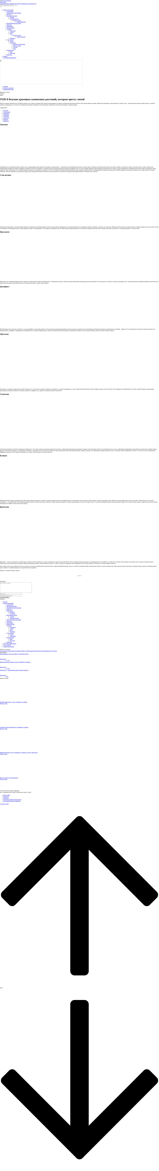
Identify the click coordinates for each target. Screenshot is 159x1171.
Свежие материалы (8, 646)
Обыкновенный (21, 22)
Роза (11, 34)
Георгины (12, 31)
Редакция (6, 798)
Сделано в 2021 (4, 804)
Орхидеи (9, 25)
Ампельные (10, 11)
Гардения (12, 613)
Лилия (12, 32)
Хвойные (9, 54)
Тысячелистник (14, 19)
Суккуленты (10, 39)
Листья (15, 47)
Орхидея (5, 110)
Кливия (5, 119)
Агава (11, 41)
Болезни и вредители (19, 44)
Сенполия (6, 118)
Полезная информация (9, 57)
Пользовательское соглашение (11, 801)
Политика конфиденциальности (12, 799)
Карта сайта (6, 795)
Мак (11, 51)
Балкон (5, 56)
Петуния (12, 53)
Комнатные (10, 610)
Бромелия (6, 121)
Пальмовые (10, 26)
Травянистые (10, 50)
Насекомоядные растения (14, 23)
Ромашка (12, 38)
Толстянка (13, 42)
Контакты (6, 796)
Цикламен (6, 113)
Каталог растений (8, 10)
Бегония (12, 612)
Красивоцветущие (12, 16)
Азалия (12, 17)
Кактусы (9, 14)
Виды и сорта (17, 20)
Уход (14, 48)
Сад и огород (7, 645)
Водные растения (11, 606)
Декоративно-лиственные (14, 13)
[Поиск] (16, 5)
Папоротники (10, 28)
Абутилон (6, 116)
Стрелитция (6, 112)
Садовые (9, 29)
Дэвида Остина (21, 37)
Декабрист (6, 115)
